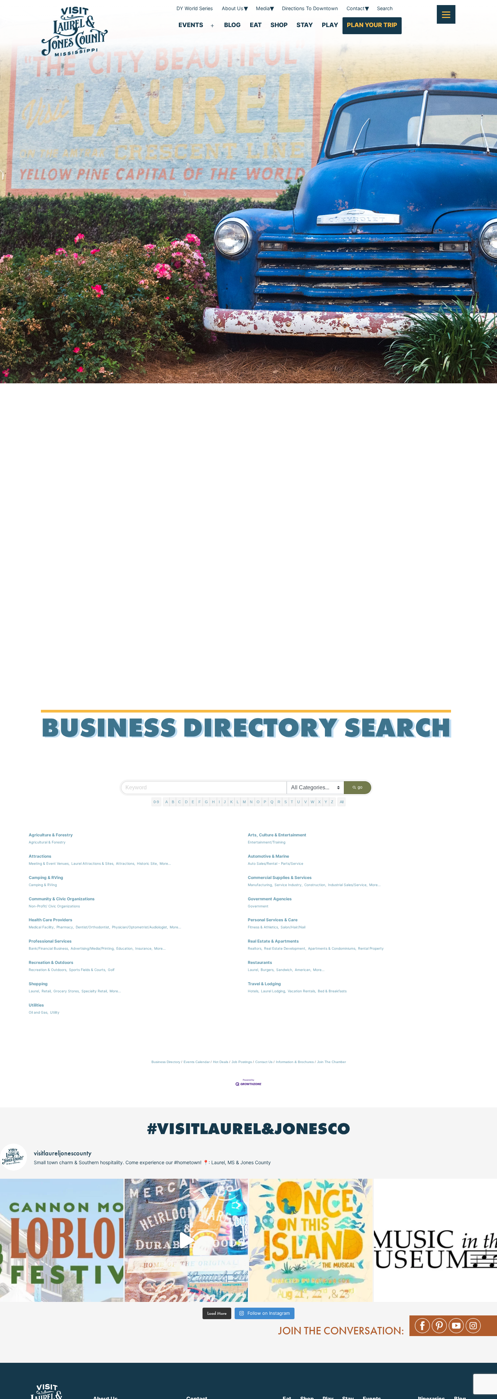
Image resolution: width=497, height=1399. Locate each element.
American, (303, 970)
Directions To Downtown (310, 8)
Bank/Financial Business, (49, 948)
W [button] (312, 802)
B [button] (173, 802)
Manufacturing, (260, 885)
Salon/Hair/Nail (293, 927)
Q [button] (272, 802)
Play (330, 24)
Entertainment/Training (266, 842)
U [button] (298, 802)
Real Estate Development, (285, 948)
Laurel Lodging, (273, 991)
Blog (232, 24)
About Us (232, 8)
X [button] (319, 802)
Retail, (47, 991)
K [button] (231, 802)
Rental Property (371, 948)
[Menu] (446, 14)
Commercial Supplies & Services (280, 877)
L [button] (238, 802)
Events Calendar (197, 1062)
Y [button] (326, 802)
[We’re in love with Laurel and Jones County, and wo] (186, 1240)
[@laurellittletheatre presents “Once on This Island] (311, 1240)
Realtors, (255, 948)
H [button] (213, 802)
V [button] (305, 802)
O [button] (258, 802)
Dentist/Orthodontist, (93, 927)
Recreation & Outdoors (51, 962)
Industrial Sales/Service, (348, 885)
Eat (256, 24)
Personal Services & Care (273, 919)
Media (263, 8)
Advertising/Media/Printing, (93, 948)
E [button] (193, 802)
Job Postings (242, 1062)
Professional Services (50, 941)
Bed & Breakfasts (332, 991)
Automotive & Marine (268, 856)
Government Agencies (270, 898)
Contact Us (264, 1062)
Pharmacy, (65, 927)
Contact (355, 8)
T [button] (292, 802)
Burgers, (268, 970)
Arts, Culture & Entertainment (277, 834)
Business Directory (165, 1062)
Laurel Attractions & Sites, (92, 863)
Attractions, (125, 863)
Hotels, (253, 991)
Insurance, (143, 948)
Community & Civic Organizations (62, 898)
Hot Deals (220, 1062)
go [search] (360, 787)
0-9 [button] (156, 802)
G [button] (206, 802)
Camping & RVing (46, 877)
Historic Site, (147, 863)
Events (191, 24)
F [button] (199, 802)
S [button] (285, 802)
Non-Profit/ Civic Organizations (54, 906)
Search (385, 8)
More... (165, 863)
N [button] (251, 802)
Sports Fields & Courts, (87, 970)
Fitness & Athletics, (263, 927)
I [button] (219, 802)
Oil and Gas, (38, 1012)
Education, (125, 948)
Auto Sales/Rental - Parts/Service (275, 863)
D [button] (186, 802)
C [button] (179, 802)
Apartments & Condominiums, (332, 948)
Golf (111, 970)
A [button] (166, 802)
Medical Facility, (42, 927)
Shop (279, 24)
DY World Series (194, 8)
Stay (305, 24)
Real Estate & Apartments (273, 941)
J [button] (225, 802)
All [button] (342, 802)
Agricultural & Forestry (47, 842)
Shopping (38, 983)
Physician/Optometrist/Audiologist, (140, 927)
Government (258, 906)
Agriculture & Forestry (51, 834)
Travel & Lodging (264, 983)
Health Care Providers (50, 919)
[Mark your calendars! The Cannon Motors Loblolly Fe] (61, 1240)
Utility (55, 1012)
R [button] (279, 802)
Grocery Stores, (66, 991)
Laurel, (253, 970)
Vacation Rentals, (302, 991)
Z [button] (332, 802)
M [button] (244, 802)
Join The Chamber (331, 1062)
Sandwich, (284, 970)
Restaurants (260, 962)
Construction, (315, 885)
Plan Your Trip (372, 24)
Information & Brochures (295, 1062)
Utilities (36, 1005)
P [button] (265, 802)
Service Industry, (289, 885)
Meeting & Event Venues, (49, 863)
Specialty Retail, (94, 991)
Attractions (40, 856)
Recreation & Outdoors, (48, 970)
